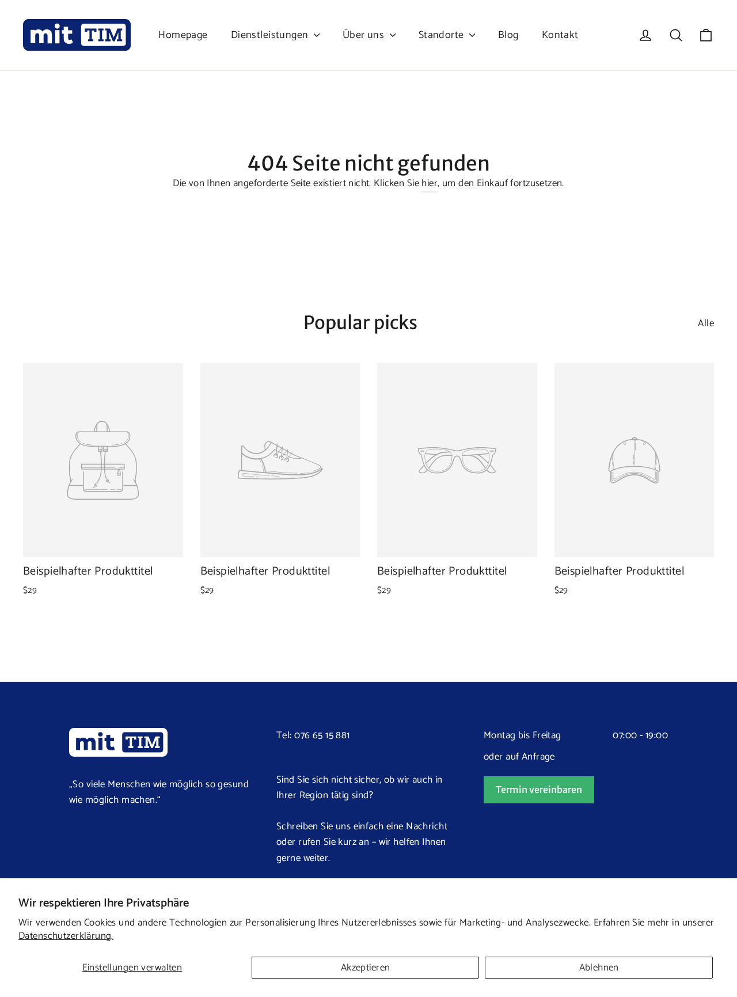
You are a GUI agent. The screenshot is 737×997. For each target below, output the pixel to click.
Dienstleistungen (271, 35)
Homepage (182, 35)
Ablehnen (599, 968)
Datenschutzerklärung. (65, 936)
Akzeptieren (365, 968)
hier (429, 183)
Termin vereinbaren (539, 789)
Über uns (365, 35)
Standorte (442, 35)
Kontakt (560, 35)
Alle (706, 323)
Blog (508, 35)
